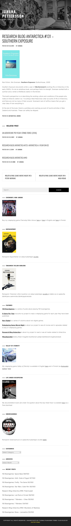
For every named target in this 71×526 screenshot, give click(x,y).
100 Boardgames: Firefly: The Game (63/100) (17, 482)
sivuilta (36, 257)
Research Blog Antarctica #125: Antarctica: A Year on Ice (25, 145)
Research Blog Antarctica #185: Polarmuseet (17, 491)
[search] (68, 15)
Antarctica (12, 116)
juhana (20, 46)
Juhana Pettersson (13, 14)
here (38, 220)
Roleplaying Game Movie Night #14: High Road (52, 177)
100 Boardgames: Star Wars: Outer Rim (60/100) (19, 487)
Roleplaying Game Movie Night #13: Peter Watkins (18, 177)
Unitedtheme (35, 522)
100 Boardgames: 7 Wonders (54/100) (15, 503)
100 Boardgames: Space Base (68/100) (15, 474)
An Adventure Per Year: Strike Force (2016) (19, 132)
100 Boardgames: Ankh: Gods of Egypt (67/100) (18, 478)
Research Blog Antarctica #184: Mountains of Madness (21, 508)
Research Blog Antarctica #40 (14, 157)
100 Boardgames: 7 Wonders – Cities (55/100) (18, 499)
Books (19, 116)
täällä (45, 440)
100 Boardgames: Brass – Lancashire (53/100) (18, 512)
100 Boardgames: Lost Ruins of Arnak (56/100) (18, 495)
